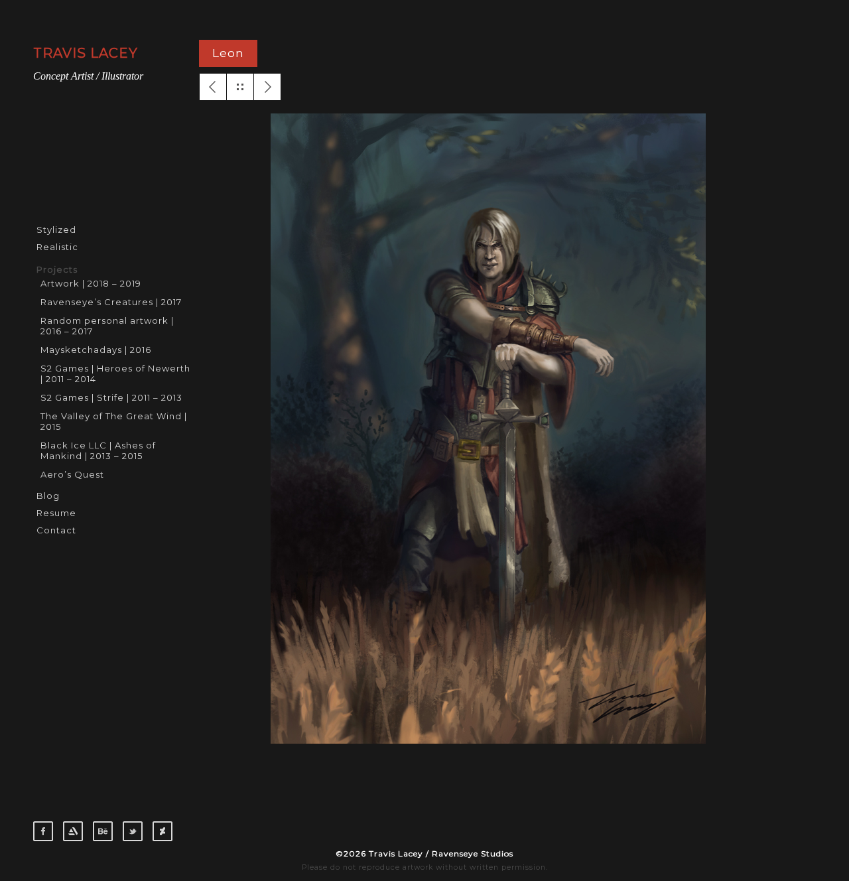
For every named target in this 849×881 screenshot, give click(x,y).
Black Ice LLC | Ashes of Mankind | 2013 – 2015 (98, 450)
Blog (48, 495)
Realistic (57, 246)
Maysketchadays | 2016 (95, 349)
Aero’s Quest (72, 474)
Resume (56, 513)
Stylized (56, 229)
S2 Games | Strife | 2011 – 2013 (111, 397)
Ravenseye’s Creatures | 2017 (111, 302)
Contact (56, 530)
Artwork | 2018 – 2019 (90, 283)
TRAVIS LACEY (85, 53)
